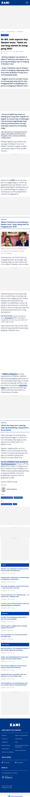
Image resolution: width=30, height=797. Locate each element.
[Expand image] (28, 232)
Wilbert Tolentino (10, 374)
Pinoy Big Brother (7, 497)
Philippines (4, 608)
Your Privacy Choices (17, 796)
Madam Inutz (18, 497)
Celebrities (20, 31)
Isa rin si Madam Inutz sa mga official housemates (14, 462)
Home (2, 31)
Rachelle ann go (6, 504)
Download (8, 318)
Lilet (15, 504)
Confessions (4, 590)
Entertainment (11, 31)
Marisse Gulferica (19, 51)
